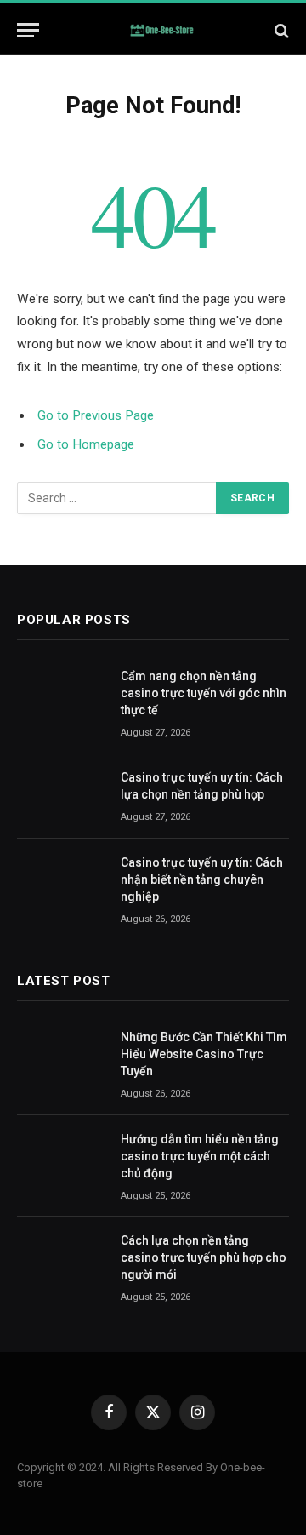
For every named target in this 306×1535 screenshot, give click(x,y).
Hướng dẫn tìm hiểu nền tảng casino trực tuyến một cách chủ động (200, 1156)
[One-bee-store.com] (161, 30)
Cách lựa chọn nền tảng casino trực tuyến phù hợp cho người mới (203, 1257)
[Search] (280, 30)
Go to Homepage (85, 444)
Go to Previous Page (95, 415)
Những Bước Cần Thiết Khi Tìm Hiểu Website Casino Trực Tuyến (204, 1054)
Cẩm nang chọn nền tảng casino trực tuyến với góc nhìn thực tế (203, 693)
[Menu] (28, 30)
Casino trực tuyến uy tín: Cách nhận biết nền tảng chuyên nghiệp (202, 879)
